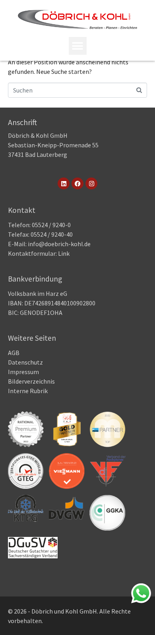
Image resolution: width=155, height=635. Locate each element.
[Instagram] (91, 183)
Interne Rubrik (28, 391)
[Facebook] (77, 183)
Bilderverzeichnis (31, 381)
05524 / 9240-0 (51, 225)
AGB (13, 353)
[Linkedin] (64, 183)
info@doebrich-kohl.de (59, 244)
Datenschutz (25, 362)
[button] (78, 46)
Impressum (23, 372)
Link (63, 253)
